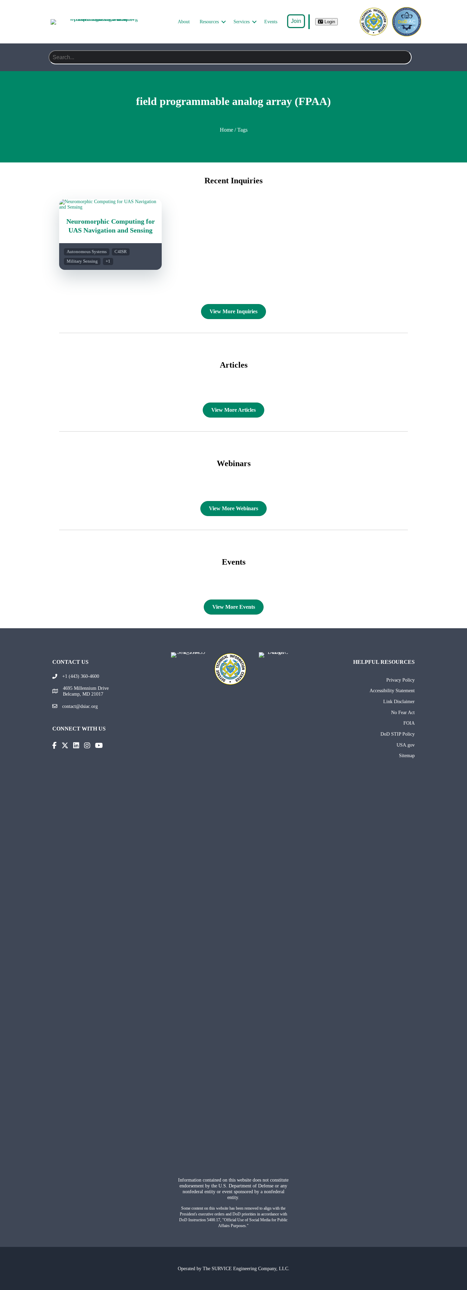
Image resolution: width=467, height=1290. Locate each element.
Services (242, 21)
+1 (108, 261)
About (184, 21)
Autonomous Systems (87, 251)
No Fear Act (403, 712)
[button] (223, 22)
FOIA (409, 723)
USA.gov (406, 745)
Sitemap (407, 755)
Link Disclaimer (399, 701)
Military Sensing (82, 261)
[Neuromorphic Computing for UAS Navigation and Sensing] (110, 207)
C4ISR (121, 251)
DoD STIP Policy (398, 734)
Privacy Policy (400, 680)
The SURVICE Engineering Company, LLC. (246, 1268)
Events (270, 21)
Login (329, 21)
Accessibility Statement (392, 690)
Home (226, 130)
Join (296, 21)
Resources (209, 21)
